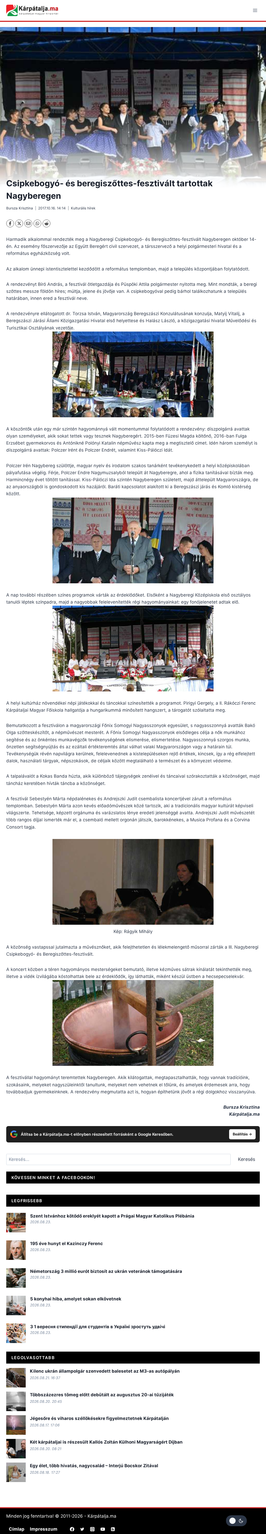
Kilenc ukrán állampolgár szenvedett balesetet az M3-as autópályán (105, 1371)
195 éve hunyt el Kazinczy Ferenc (66, 1243)
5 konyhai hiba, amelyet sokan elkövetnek (75, 1298)
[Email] (28, 223)
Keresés (246, 1159)
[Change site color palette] (236, 1520)
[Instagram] (92, 1529)
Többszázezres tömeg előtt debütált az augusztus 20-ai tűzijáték (102, 1394)
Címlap (16, 1529)
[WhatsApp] (37, 223)
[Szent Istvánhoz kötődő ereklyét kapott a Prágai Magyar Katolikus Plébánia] (16, 1222)
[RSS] (112, 1529)
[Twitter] (82, 1529)
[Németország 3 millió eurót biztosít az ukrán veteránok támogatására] (16, 1278)
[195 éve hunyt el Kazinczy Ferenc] (16, 1250)
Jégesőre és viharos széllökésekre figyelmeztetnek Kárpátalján (99, 1418)
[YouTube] (102, 1529)
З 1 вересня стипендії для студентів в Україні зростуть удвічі (97, 1326)
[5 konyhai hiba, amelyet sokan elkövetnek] (16, 1305)
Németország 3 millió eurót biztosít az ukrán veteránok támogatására (106, 1271)
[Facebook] (10, 223)
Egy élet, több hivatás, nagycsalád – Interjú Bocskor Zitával (94, 1465)
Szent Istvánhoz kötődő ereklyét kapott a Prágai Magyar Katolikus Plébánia (112, 1216)
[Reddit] (46, 223)
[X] (19, 223)
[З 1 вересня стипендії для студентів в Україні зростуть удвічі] (16, 1333)
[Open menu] (255, 10)
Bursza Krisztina (19, 208)
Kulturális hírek (83, 208)
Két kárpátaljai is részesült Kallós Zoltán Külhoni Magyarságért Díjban (106, 1442)
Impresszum (43, 1529)
